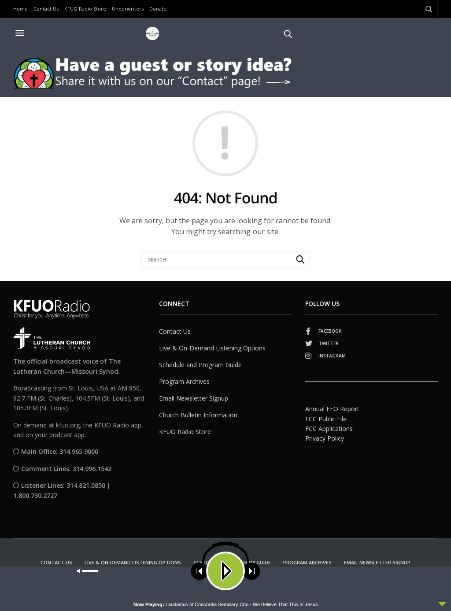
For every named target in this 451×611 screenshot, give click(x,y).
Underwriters (128, 8)
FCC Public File (326, 419)
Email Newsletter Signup (193, 398)
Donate (157, 8)
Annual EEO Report (332, 409)
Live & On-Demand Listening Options (212, 348)
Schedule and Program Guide (200, 365)
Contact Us (46, 8)
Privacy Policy (324, 438)
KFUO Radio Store (85, 8)
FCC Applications (329, 428)
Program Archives (184, 381)
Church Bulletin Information (198, 415)
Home (20, 8)
